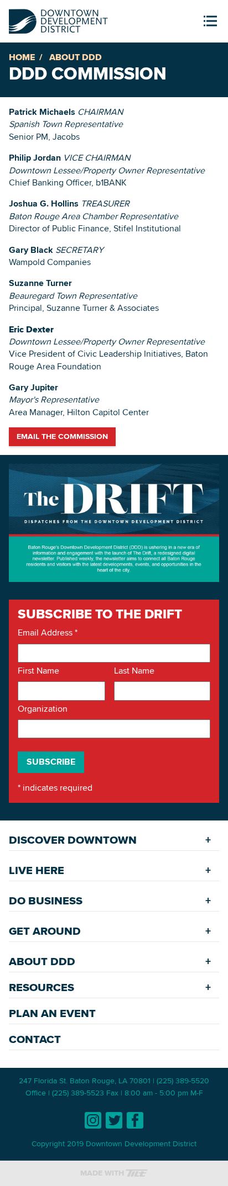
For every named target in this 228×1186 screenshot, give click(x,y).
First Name (38, 671)
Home (22, 57)
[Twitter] (114, 1120)
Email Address (47, 633)
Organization (43, 709)
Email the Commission (62, 436)
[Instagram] (92, 1120)
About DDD (75, 57)
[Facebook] (135, 1120)
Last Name (134, 671)
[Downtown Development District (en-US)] (58, 19)
